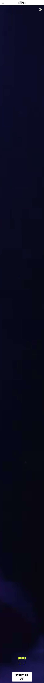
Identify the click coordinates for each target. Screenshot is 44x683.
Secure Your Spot (22, 676)
